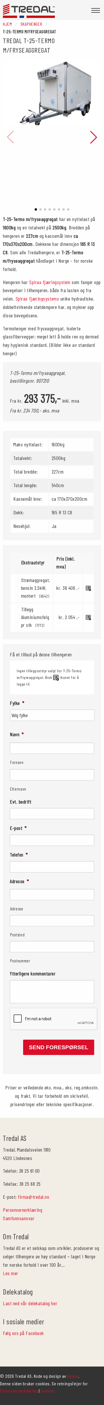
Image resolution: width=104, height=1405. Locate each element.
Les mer (10, 1273)
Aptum (72, 1376)
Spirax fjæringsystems (37, 298)
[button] (36, 209)
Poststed (17, 934)
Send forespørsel (58, 1047)
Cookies (48, 1390)
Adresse (16, 908)
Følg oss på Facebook (23, 1333)
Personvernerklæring (22, 1210)
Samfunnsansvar (19, 1218)
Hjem (7, 24)
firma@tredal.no (33, 1197)
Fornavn (17, 762)
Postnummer (20, 960)
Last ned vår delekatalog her (30, 1303)
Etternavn (18, 788)
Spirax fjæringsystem (49, 282)
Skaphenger (31, 24)
